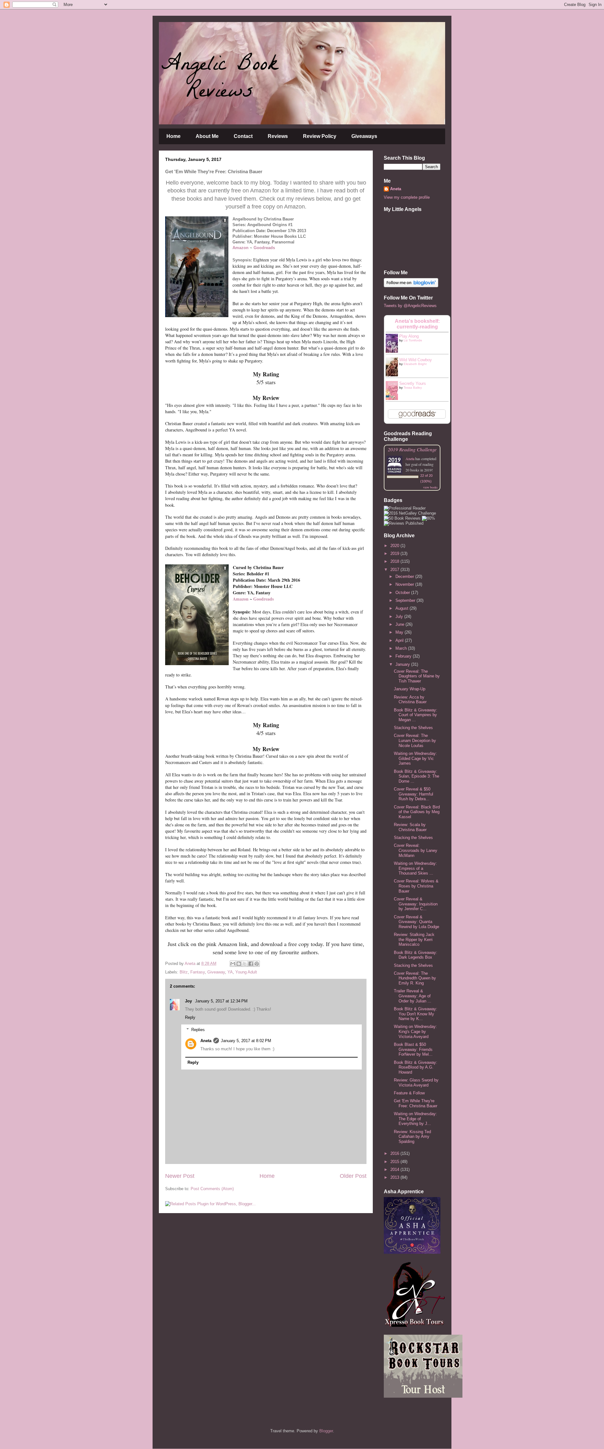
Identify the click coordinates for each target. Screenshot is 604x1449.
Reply (190, 1017)
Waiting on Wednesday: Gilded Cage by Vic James (415, 758)
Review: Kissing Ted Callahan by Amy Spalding (412, 1136)
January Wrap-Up (409, 689)
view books (430, 487)
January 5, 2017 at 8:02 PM (246, 1040)
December (405, 576)
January (403, 664)
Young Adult (246, 972)
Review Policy (319, 136)
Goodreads (264, 247)
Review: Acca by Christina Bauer (410, 700)
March (401, 648)
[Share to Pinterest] (257, 964)
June (400, 624)
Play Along (409, 336)
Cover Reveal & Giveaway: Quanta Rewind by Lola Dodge (416, 922)
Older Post (353, 1176)
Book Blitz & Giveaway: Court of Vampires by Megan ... (415, 715)
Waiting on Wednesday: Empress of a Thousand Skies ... (415, 868)
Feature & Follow (409, 1093)
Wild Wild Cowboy (415, 359)
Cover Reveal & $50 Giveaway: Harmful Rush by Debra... (413, 794)
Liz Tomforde (413, 340)
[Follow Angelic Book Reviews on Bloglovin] (411, 285)
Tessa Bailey (413, 387)
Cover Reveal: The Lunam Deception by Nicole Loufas (415, 740)
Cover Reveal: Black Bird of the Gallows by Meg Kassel (417, 812)
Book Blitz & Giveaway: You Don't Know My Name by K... (415, 1014)
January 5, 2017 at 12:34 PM (221, 1001)
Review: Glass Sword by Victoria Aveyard (416, 1082)
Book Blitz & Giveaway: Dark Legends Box (415, 955)
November (405, 584)
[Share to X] (245, 964)
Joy (189, 1001)
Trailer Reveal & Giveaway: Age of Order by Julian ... (412, 996)
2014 (395, 1169)
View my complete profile (407, 197)
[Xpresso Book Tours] (415, 1325)
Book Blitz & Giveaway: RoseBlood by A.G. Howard (415, 1067)
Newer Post (179, 1176)
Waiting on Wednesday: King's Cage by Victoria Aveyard (415, 1031)
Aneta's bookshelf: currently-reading (417, 323)
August (402, 608)
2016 (395, 1153)
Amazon (240, 247)
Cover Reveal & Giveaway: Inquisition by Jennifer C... (416, 904)
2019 (395, 553)
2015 (395, 1161)
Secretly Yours (412, 383)
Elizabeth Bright (415, 364)
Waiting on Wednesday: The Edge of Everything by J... (415, 1118)
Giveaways (364, 136)
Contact (243, 136)
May (400, 632)
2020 (395, 545)
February (404, 656)
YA (230, 972)
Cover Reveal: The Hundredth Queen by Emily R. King (415, 978)
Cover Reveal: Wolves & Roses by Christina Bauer (416, 886)
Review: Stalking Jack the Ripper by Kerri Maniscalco (414, 939)
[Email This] (233, 964)
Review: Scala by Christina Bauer (410, 827)
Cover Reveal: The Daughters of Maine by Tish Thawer (417, 676)
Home (173, 136)
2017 (395, 569)
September (406, 600)
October (403, 592)
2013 (395, 1177)
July (399, 616)
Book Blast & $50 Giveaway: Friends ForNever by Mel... (413, 1049)
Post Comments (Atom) (212, 1188)
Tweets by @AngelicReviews (410, 305)
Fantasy (197, 972)
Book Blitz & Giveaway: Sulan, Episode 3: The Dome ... (416, 776)
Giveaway (216, 972)
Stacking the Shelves (413, 727)
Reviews (278, 136)
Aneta (205, 1040)
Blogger (326, 1431)
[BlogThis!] (239, 964)
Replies (198, 1029)
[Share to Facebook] (251, 964)
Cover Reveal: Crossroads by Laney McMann (415, 850)
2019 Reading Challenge (412, 449)
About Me (207, 136)
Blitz (184, 972)
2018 (395, 561)
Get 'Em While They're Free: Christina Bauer (415, 1103)
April (400, 640)
